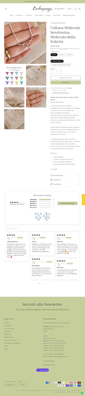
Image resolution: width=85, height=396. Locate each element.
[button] (6, 9)
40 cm (54, 54)
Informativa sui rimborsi (47, 390)
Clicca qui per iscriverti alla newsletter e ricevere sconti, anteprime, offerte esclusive (42, 309)
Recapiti (79, 392)
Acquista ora (66, 82)
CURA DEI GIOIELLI (9, 328)
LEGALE (6, 349)
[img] (11, 235)
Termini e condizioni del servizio (73, 390)
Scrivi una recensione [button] (67, 203)
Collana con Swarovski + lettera (61, 65)
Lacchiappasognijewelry (25, 390)
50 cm (69, 54)
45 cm (62, 54)
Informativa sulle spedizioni (60, 392)
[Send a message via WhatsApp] (82, 393)
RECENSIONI (7, 334)
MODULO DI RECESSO (10, 340)
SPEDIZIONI (7, 331)
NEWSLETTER (8, 326)
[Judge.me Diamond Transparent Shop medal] (46, 216)
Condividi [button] (54, 169)
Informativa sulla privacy (59, 390)
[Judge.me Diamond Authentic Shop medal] (38, 216)
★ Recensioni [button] (83, 199)
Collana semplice (57, 61)
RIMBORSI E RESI (8, 337)
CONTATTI (7, 323)
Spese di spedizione (63, 48)
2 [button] (41, 283)
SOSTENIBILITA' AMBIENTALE (12, 343)
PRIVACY (6, 346)
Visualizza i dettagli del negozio (60, 92)
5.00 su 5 (22, 202)
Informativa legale (72, 392)
